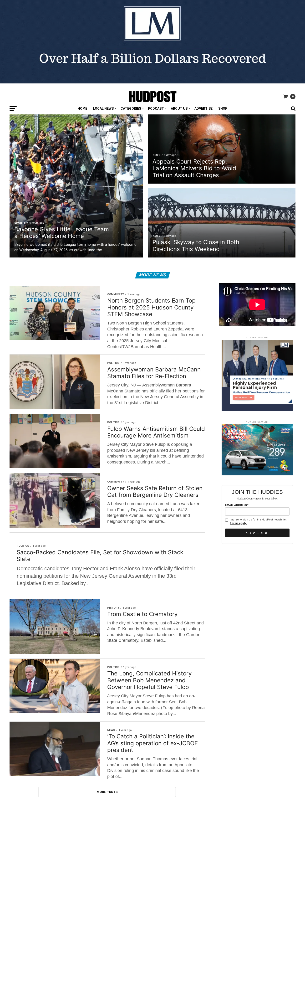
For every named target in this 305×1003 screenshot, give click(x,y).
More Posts (107, 792)
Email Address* (237, 505)
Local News (103, 108)
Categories (131, 108)
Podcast (156, 108)
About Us (179, 108)
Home (82, 108)
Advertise (203, 108)
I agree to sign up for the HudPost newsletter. (258, 521)
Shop (222, 108)
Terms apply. (238, 523)
